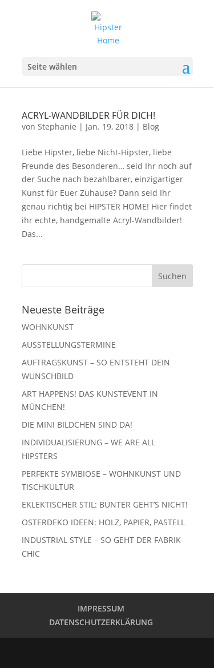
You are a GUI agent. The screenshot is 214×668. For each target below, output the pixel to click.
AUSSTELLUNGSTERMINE (69, 344)
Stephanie (57, 126)
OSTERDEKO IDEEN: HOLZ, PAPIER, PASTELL (103, 522)
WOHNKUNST (48, 326)
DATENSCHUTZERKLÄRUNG (101, 622)
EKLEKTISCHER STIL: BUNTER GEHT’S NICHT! (105, 504)
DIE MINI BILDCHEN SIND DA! (77, 424)
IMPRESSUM (101, 608)
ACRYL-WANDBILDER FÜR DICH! (88, 115)
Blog (151, 126)
